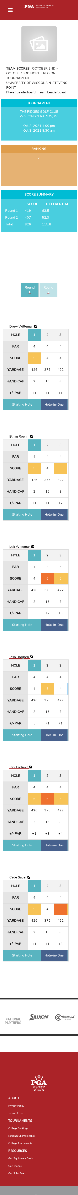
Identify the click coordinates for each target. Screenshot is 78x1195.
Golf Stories (15, 1166)
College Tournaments (20, 1143)
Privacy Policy (16, 1105)
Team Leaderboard (52, 92)
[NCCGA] (39, 1083)
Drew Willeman (21, 326)
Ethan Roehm (19, 436)
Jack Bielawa (19, 767)
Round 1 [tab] (30, 290)
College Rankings (18, 1128)
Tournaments (20, 1121)
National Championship (21, 1136)
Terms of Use (15, 1113)
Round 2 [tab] (48, 290)
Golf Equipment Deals (20, 1158)
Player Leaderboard (21, 92)
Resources (17, 1151)
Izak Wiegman (20, 546)
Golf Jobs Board (17, 1173)
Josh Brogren (19, 657)
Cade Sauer (18, 877)
